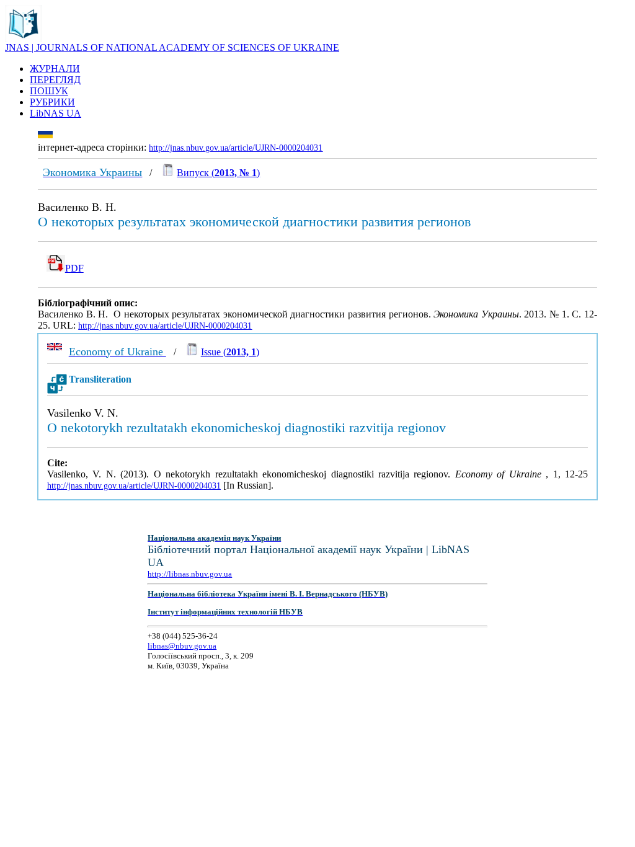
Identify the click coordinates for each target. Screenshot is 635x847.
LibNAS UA (55, 113)
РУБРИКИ (52, 102)
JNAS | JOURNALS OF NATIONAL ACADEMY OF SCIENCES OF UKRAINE (172, 47)
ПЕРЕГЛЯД (55, 79)
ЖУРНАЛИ (55, 68)
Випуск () (218, 172)
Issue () (230, 352)
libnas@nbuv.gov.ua (182, 645)
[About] (23, 38)
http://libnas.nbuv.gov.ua (190, 574)
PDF (74, 268)
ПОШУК (49, 91)
